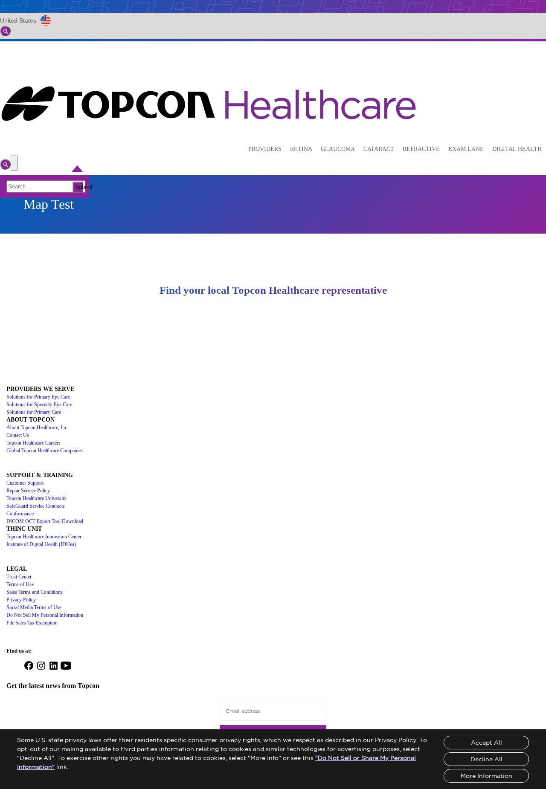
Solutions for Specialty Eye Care (39, 405)
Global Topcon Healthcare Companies (44, 451)
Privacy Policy (21, 600)
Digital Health (517, 149)
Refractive (421, 149)
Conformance (20, 514)
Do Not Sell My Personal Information (44, 615)
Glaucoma (338, 149)
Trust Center (19, 577)
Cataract (378, 149)
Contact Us (17, 435)
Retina (301, 149)
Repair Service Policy (28, 491)
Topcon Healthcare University (36, 498)
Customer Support (25, 483)
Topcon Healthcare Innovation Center (43, 537)
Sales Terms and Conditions (34, 592)
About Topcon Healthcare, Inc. (37, 428)
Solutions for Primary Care (33, 412)
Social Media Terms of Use (33, 607)
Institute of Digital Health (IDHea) (41, 544)
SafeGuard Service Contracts (35, 506)
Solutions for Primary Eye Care (38, 397)
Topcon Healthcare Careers (33, 443)
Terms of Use (20, 584)
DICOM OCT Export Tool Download (44, 521)
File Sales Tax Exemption (32, 623)
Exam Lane (466, 149)
